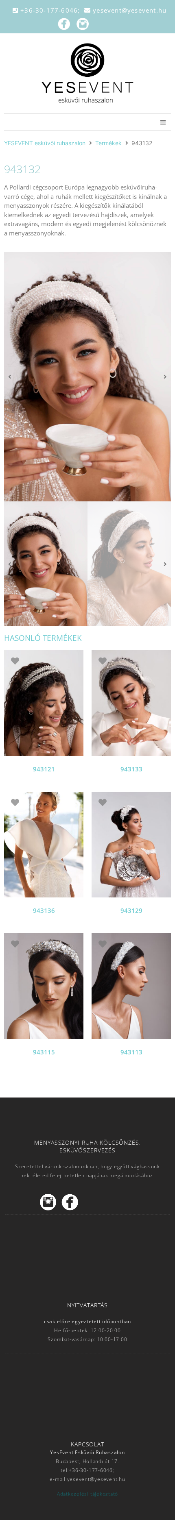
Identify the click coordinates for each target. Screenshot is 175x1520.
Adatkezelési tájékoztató (87, 1493)
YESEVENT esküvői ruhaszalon (44, 142)
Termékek (108, 142)
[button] (9, 376)
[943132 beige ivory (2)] (87, 376)
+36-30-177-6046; (51, 10)
